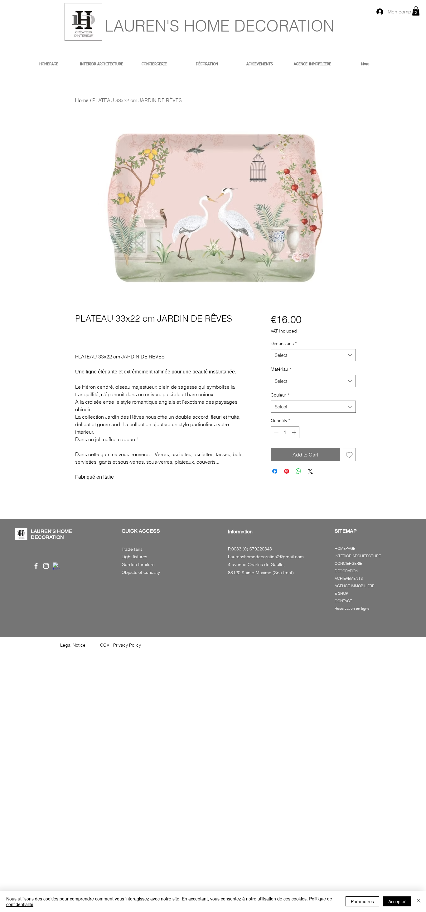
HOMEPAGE (345, 548)
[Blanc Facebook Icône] (36, 566)
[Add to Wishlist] (349, 454)
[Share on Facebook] (274, 471)
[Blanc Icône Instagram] (46, 566)
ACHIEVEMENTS (349, 578)
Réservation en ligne (352, 608)
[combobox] (313, 355)
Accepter (397, 901)
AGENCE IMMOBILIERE (354, 586)
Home (82, 100)
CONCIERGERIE (348, 563)
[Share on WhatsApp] (298, 471)
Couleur (280, 395)
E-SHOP (341, 593)
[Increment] (294, 432)
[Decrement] (275, 432)
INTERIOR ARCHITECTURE (358, 556)
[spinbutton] (285, 432)
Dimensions (284, 343)
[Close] (418, 901)
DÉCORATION (346, 571)
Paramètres (362, 901)
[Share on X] (310, 471)
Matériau (281, 369)
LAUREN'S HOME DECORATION (219, 26)
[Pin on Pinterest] (286, 471)
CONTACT (343, 601)
